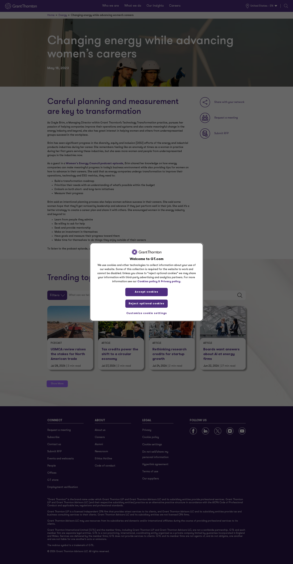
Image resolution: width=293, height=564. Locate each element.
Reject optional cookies (146, 303)
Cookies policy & (148, 281)
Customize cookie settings (146, 313)
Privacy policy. (171, 281)
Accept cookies (146, 292)
